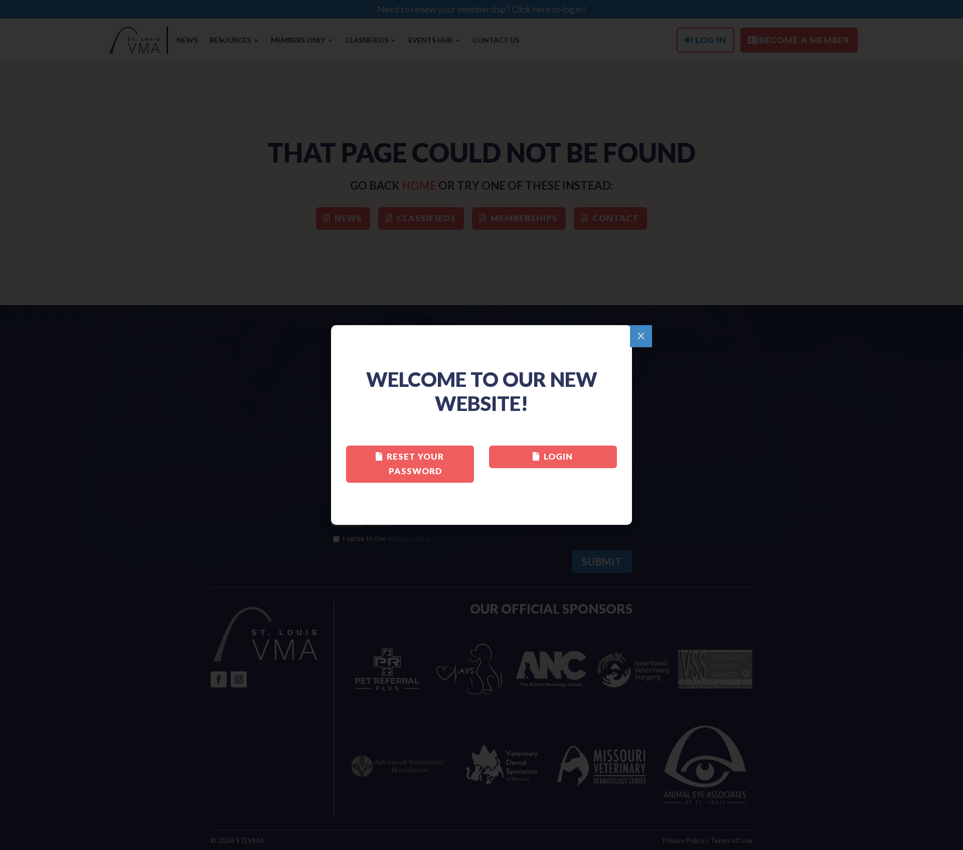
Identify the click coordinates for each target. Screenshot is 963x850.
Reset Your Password (415, 463)
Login (558, 456)
